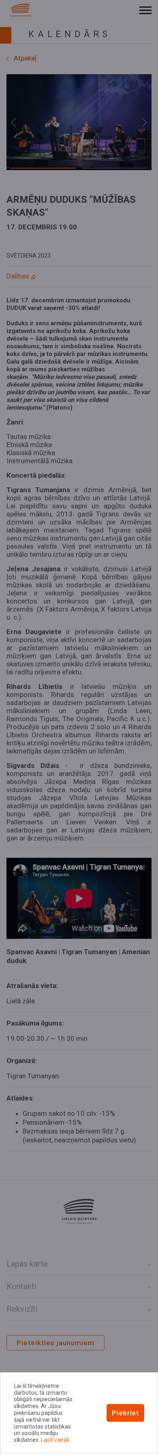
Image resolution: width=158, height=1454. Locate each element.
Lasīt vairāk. (56, 1440)
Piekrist (125, 1413)
